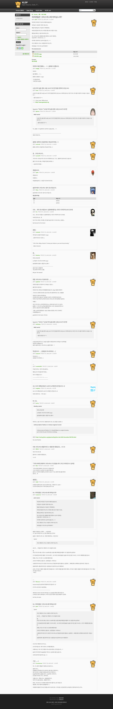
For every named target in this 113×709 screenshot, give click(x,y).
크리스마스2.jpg (37, 54)
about (86, 1)
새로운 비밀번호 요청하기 (23, 39)
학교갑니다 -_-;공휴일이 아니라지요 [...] (44, 351)
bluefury (38, 255)
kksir (37, 90)
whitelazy (38, 324)
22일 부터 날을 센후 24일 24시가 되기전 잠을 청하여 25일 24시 (51, 88)
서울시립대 (61, 698)
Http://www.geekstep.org (42, 102)
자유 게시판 (43, 14)
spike (37, 172)
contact (91, 1)
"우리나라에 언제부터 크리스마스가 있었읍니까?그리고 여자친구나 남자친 (53, 463)
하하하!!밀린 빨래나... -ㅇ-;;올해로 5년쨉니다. (46, 66)
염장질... (35, 480)
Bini (37, 465)
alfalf (37, 482)
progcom (38, 353)
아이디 (18, 28)
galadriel (38, 281)
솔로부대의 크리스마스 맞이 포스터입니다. (44, 188)
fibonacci (38, 581)
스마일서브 (61, 699)
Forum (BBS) (20, 10)
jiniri (36, 19)
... (33, 364)
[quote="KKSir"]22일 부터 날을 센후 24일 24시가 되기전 (50, 109)
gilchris (37, 111)
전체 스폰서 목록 (50, 702)
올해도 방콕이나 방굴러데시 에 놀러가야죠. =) (46, 142)
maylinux (38, 388)
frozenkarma (39, 663)
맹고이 (37, 449)
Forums (36, 14)
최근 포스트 (19, 18)
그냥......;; (36, 661)
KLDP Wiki (39, 10)
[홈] (18, 4)
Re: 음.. (35, 401)
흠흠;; (34, 230)
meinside (38, 232)
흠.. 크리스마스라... (38, 153)
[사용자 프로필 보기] (93, 26)
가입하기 (19, 37)
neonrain (38, 144)
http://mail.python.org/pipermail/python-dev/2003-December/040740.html (56, 437)
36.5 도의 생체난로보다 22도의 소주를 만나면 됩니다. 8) (49, 386)
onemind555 (39, 366)
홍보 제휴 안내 (26, 54)
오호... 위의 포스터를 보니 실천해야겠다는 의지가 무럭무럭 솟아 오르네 (53, 210)
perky (37, 403)
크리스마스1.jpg (37, 56)
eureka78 (38, 155)
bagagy (37, 68)
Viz (36, 212)
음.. (34, 253)
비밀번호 (18, 32)
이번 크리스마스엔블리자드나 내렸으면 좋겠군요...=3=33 (49, 447)
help (95, 1)
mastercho (38, 494)
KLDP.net (48, 10)
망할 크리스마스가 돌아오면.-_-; (42, 279)
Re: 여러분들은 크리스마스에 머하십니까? (44, 492)
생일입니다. (36, 170)
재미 (39, 14)
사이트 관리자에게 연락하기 (60, 702)
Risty (37, 190)
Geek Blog (30, 10)
